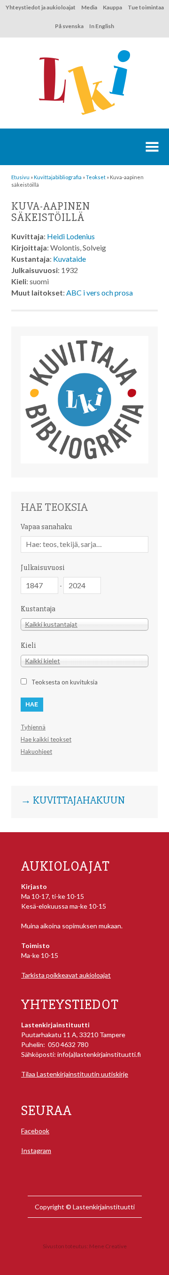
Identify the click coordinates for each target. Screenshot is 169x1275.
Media (89, 7)
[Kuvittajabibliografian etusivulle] (84, 461)
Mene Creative (108, 1246)
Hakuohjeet (36, 751)
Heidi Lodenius (71, 236)
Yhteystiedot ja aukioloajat (41, 7)
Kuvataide (69, 258)
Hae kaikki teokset (46, 739)
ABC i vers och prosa (99, 292)
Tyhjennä (33, 727)
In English (101, 26)
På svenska (69, 26)
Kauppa (112, 7)
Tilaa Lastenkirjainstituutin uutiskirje (74, 1074)
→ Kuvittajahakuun (73, 800)
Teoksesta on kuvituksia (64, 682)
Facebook (35, 1131)
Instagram (36, 1150)
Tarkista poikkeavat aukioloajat (66, 975)
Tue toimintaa (146, 7)
